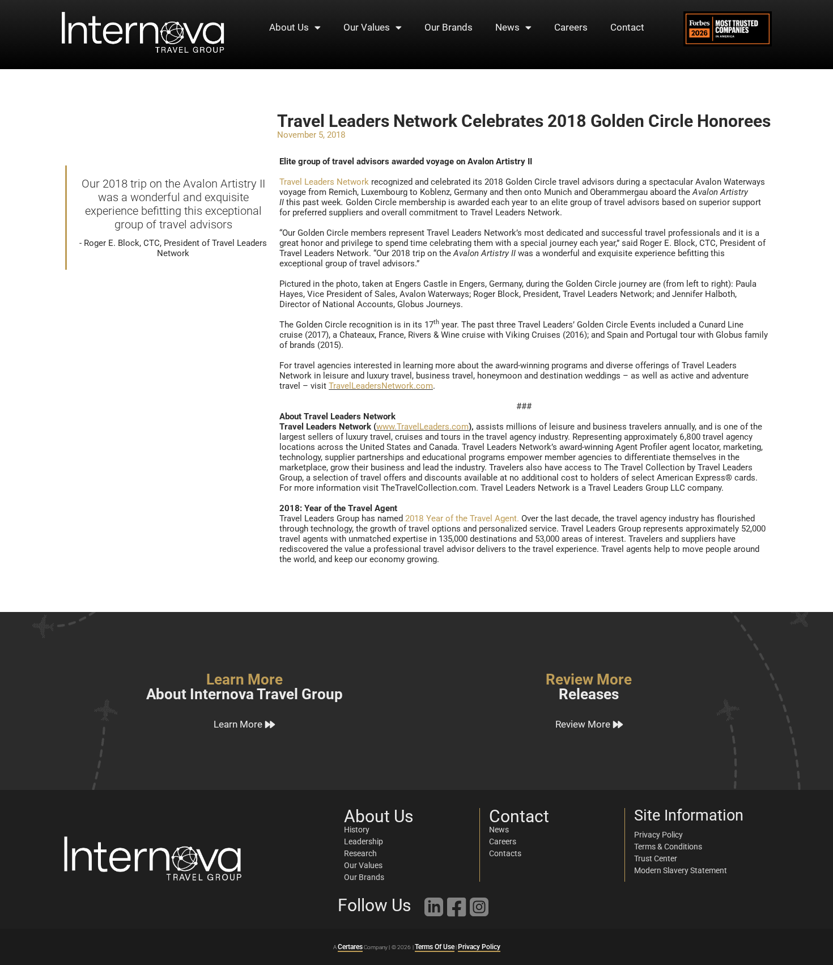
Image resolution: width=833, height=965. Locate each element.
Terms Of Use (434, 947)
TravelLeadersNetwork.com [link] (381, 386)
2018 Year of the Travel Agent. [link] (462, 518)
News (507, 27)
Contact (627, 27)
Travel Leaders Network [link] (324, 182)
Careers (571, 27)
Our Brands (448, 27)
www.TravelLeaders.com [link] (422, 427)
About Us (289, 27)
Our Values (366, 27)
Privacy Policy (479, 947)
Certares (350, 947)
